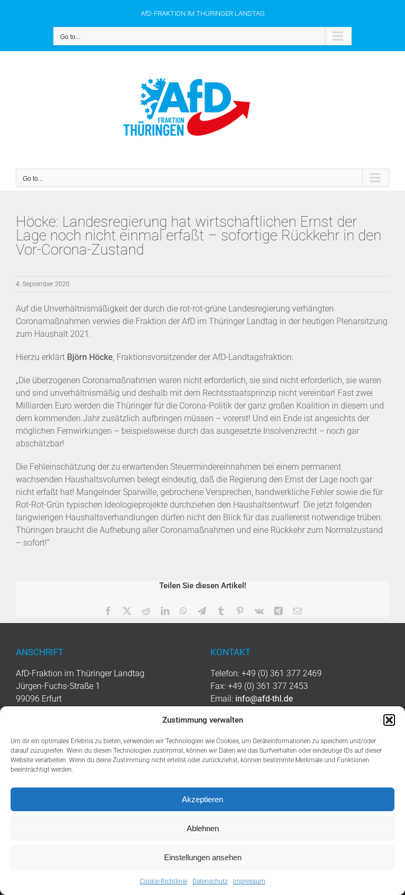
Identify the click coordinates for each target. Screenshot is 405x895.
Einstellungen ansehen (203, 857)
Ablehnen (203, 828)
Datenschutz (210, 881)
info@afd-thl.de (264, 699)
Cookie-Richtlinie (163, 881)
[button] (389, 720)
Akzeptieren (202, 799)
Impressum (249, 881)
